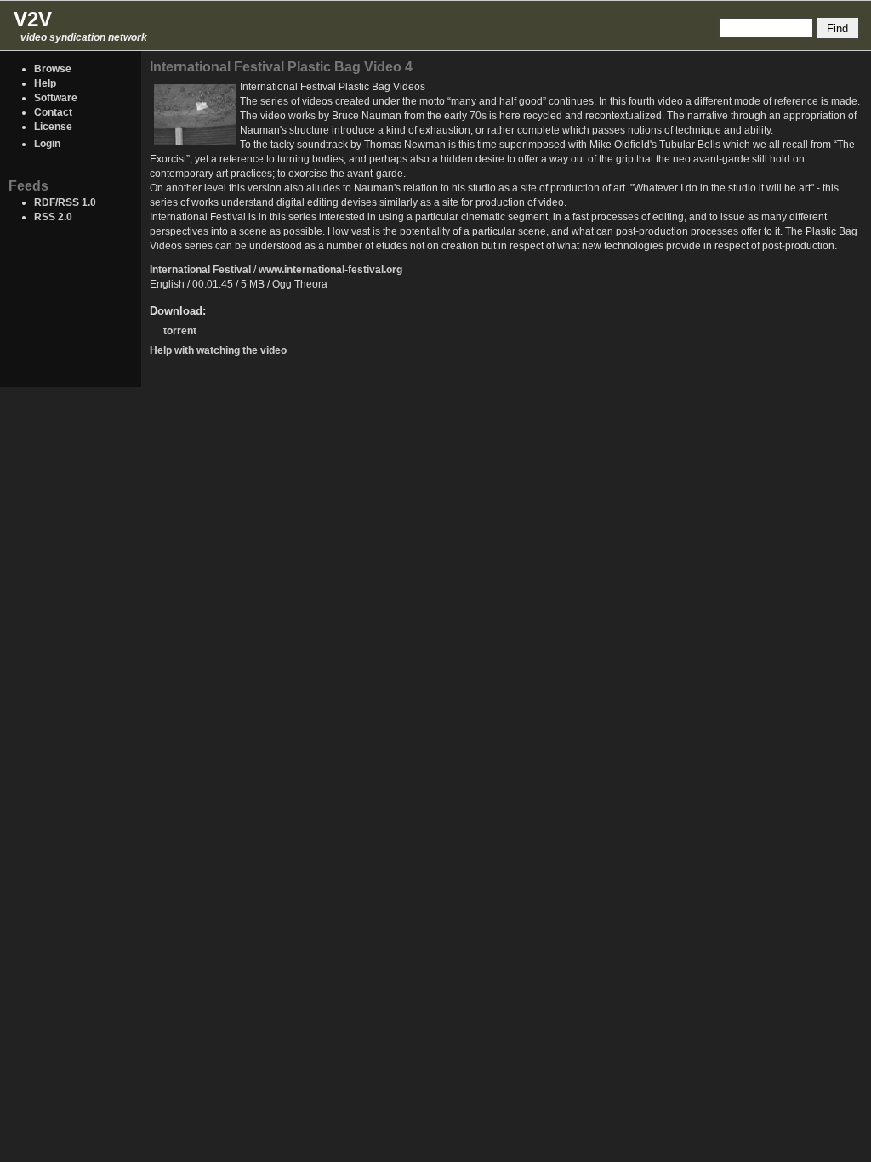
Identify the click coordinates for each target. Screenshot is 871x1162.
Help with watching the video (218, 350)
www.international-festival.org (330, 270)
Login (47, 144)
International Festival (200, 270)
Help (45, 83)
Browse (52, 69)
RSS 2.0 (53, 217)
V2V (33, 19)
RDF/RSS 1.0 (65, 202)
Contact (53, 112)
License (53, 127)
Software (55, 98)
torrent (179, 331)
